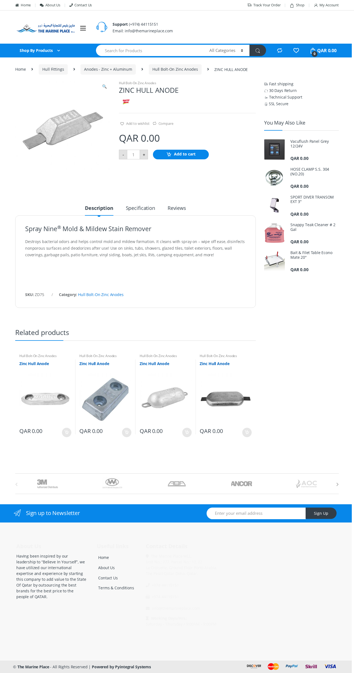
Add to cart (185, 154)
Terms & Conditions (116, 587)
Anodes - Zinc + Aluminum (108, 69)
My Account (329, 4)
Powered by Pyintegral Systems (121, 666)
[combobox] (149, 50)
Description (99, 208)
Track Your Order (267, 4)
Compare (165, 123)
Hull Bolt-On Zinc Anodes (175, 69)
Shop (300, 4)
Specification (140, 208)
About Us (52, 4)
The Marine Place (33, 666)
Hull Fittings (53, 69)
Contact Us (83, 4)
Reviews (177, 208)
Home (26, 4)
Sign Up (321, 513)
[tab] (99, 210)
